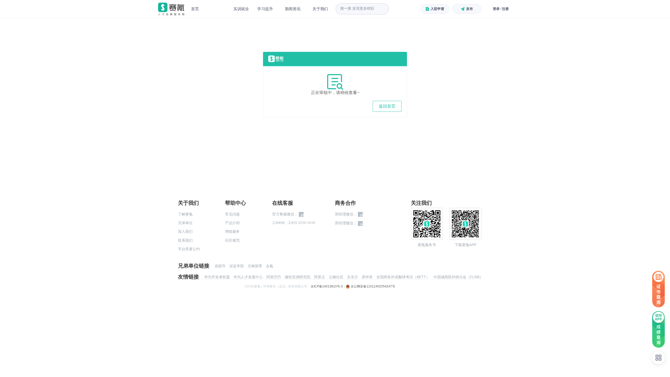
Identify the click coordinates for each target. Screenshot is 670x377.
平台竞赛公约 (189, 249)
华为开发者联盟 (217, 277)
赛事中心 (216, 9)
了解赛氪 (185, 214)
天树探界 (255, 266)
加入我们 (185, 231)
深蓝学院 (236, 266)
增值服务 (232, 231)
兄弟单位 (185, 223)
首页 (195, 9)
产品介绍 (232, 223)
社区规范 (232, 240)
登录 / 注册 (501, 9)
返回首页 (387, 106)
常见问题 (232, 214)
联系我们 (185, 240)
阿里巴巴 (273, 277)
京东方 (352, 277)
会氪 (269, 266)
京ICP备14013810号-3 (327, 286)
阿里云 (319, 277)
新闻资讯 (292, 9)
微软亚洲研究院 (297, 277)
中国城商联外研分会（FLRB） (458, 277)
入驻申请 (437, 9)
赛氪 (171, 9)
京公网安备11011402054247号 (372, 286)
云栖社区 (336, 277)
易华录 (367, 277)
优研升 (220, 266)
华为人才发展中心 (248, 277)
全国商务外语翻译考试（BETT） (403, 277)
